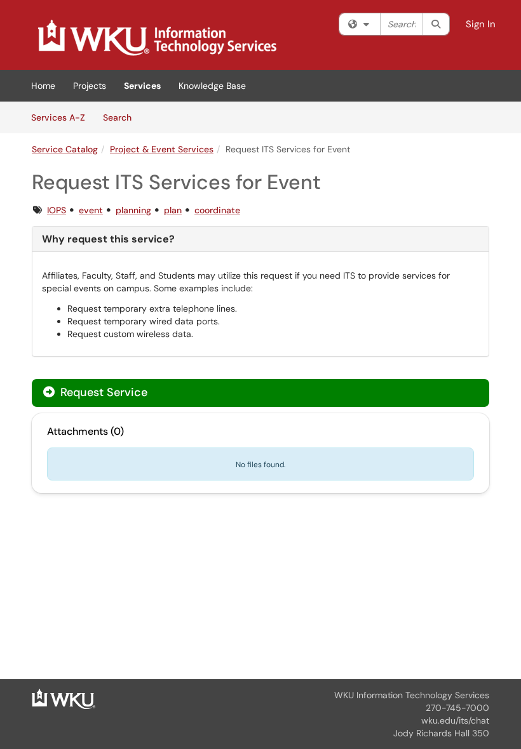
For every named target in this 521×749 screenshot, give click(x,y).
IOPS (56, 210)
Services (142, 85)
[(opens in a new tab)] (156, 38)
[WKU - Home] (63, 698)
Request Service (102, 392)
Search (121, 117)
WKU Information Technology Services (411, 695)
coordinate (217, 210)
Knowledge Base (212, 85)
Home (43, 85)
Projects (89, 85)
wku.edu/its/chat (455, 720)
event (91, 210)
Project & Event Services (161, 149)
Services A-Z (58, 117)
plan (173, 210)
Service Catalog (65, 149)
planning (133, 210)
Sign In (481, 24)
